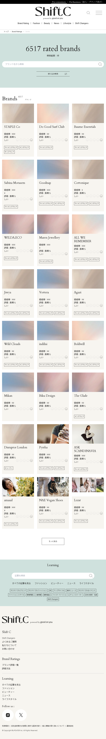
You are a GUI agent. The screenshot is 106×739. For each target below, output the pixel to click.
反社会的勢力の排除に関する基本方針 (25, 726)
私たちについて (9, 645)
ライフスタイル (86, 583)
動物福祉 (47, 595)
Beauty (47, 23)
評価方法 (6, 668)
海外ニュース (71, 590)
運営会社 (70, 726)
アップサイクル (59, 590)
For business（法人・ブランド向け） (86, 2)
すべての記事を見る (21, 583)
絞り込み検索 (53, 74)
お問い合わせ (8, 649)
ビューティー (57, 583)
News (56, 23)
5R (50, 590)
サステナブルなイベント (87, 590)
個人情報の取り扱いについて (53, 726)
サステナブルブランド (18, 590)
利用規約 (5, 726)
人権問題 (38, 595)
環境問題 (30, 595)
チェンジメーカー (76, 595)
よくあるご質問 (9, 642)
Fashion (36, 23)
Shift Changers (81, 23)
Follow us (87, 731)
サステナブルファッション (37, 590)
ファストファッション (60, 595)
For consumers (59, 2)
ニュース (71, 583)
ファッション (41, 583)
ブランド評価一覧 (10, 665)
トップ (6, 32)
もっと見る (53, 541)
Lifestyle (67, 23)
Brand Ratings (17, 32)
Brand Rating (23, 23)
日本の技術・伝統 (91, 595)
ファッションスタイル (16, 595)
